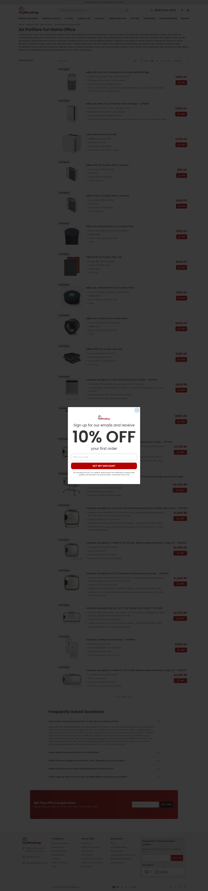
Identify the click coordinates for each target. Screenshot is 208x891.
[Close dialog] (137, 410)
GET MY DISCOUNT (104, 465)
